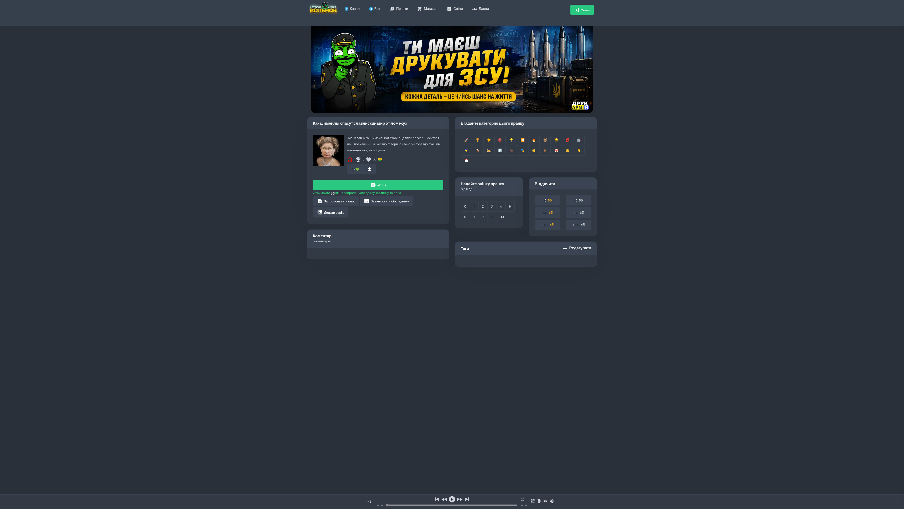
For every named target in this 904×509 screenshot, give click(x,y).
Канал (355, 8)
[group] (452, 502)
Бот (377, 8)
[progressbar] (452, 505)
